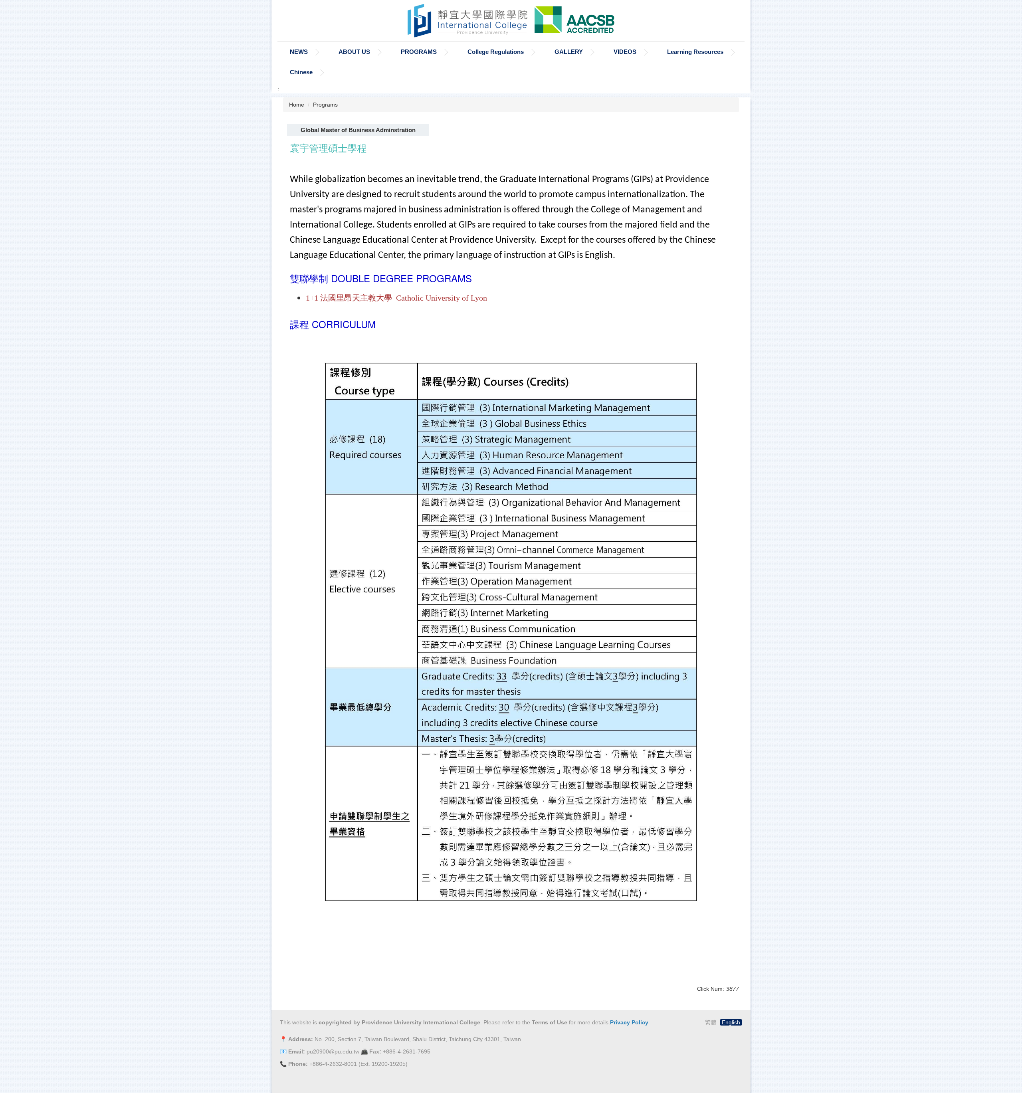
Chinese (301, 72)
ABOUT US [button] (354, 51)
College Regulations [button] (495, 51)
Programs (325, 104)
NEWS (299, 51)
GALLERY (569, 51)
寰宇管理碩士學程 (328, 149)
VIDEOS (625, 51)
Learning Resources (695, 51)
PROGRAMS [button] (419, 51)
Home (296, 104)
